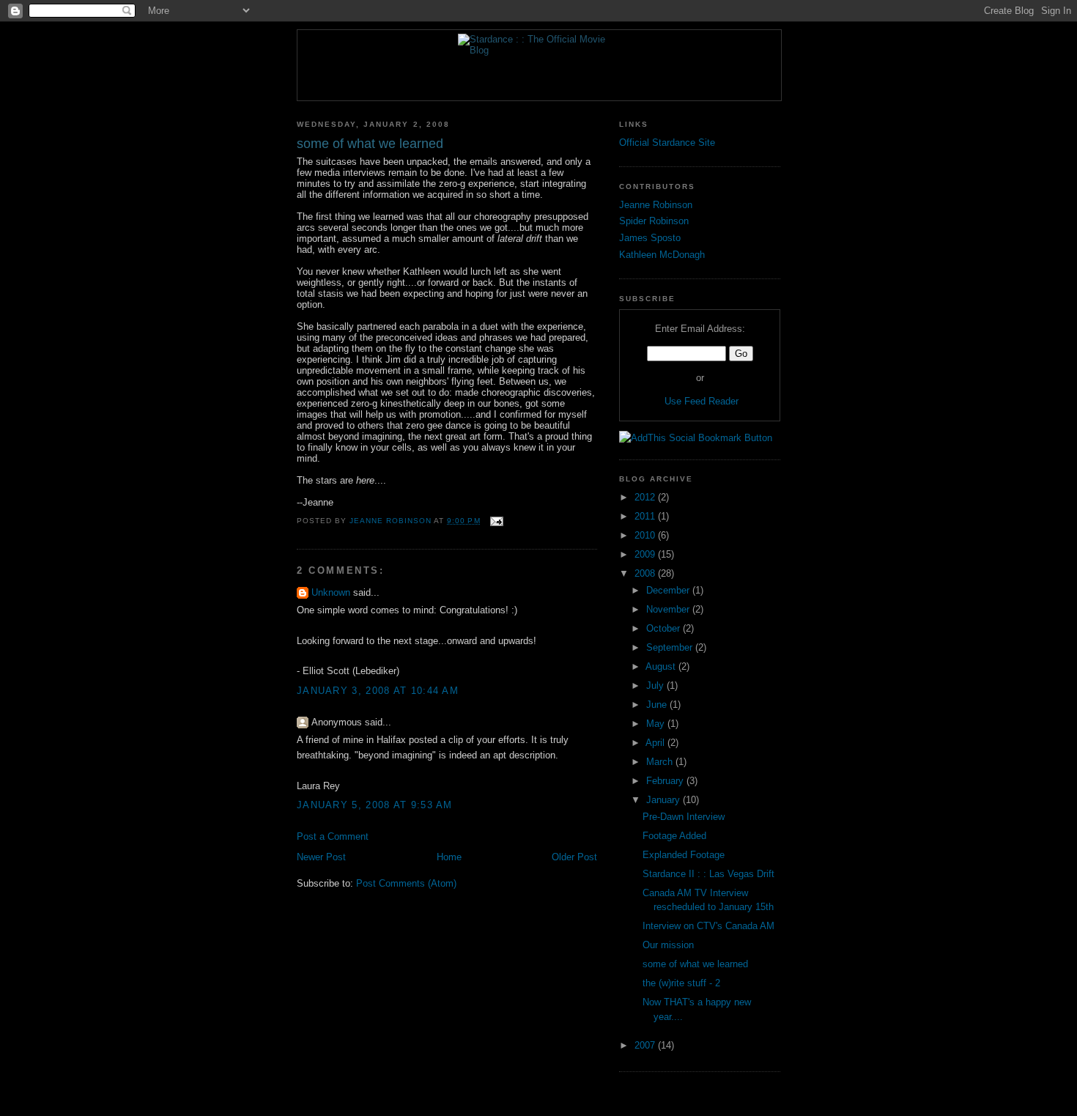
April (656, 742)
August (661, 666)
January (664, 799)
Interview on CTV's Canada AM (708, 925)
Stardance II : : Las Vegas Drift (708, 873)
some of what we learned (695, 963)
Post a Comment (333, 836)
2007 (646, 1045)
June (658, 704)
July (656, 685)
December (669, 590)
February (666, 780)
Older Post (574, 856)
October (664, 628)
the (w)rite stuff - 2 (681, 983)
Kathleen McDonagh (662, 254)
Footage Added (674, 835)
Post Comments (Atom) (406, 883)
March (661, 761)
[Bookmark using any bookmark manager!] (695, 437)
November (669, 609)
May (656, 723)
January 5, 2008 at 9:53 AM (375, 804)
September (670, 647)
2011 (646, 516)
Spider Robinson (654, 220)
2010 (646, 535)
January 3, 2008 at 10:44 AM (378, 690)
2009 (646, 554)
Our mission (668, 944)
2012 (646, 497)
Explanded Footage (684, 854)
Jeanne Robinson (655, 204)
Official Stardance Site (667, 142)
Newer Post (321, 856)
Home (449, 856)
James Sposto (650, 237)
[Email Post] (496, 521)
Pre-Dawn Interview (684, 816)
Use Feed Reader (702, 401)
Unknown (330, 592)
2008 (646, 573)
